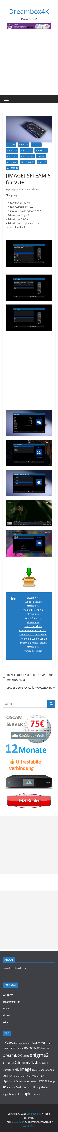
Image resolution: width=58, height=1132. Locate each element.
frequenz (43, 1062)
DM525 (13, 1048)
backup (18, 1043)
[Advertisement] (29, 63)
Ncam (41, 1069)
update (42, 1087)
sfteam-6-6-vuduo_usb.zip (33, 642)
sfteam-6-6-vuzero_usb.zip (33, 634)
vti (13, 1094)
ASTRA (10, 1043)
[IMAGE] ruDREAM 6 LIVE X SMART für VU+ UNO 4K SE (29, 677)
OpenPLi (9, 1081)
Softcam (22, 1087)
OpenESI (31, 1076)
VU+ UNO (41, 156)
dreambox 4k (33, 189)
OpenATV (9, 1076)
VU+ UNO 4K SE (27, 162)
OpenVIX (35, 1082)
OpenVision (23, 1081)
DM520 (6, 1048)
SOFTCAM (8, 994)
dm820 (20, 1048)
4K (5, 1042)
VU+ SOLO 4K (26, 150)
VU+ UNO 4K (12, 162)
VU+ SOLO (36, 144)
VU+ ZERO (42, 162)
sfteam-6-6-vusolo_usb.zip (33, 638)
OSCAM (44, 1081)
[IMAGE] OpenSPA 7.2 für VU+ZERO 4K (28, 687)
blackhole (27, 1043)
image (26, 1069)
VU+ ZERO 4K (12, 168)
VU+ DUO (11, 144)
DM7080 (46, 1048)
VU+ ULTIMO (12, 156)
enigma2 (39, 1055)
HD (17, 1069)
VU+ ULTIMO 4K (27, 156)
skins (12, 1087)
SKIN (6, 1087)
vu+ (18, 1093)
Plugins (7, 1008)
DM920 (38, 1048)
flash (34, 1062)
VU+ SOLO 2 (12, 150)
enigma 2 (10, 1062)
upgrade (7, 1094)
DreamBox (12, 1055)
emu (25, 1055)
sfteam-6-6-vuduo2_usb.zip (33, 630)
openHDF (39, 1076)
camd (41, 1043)
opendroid (21, 1076)
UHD (33, 1087)
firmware (23, 1062)
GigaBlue (8, 1070)
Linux (34, 1070)
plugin (52, 1081)
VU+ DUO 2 (23, 144)
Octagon (49, 1069)
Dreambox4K (29, 11)
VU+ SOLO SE (41, 150)
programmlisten (11, 1001)
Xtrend (37, 1094)
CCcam (49, 1043)
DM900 (28, 1048)
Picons (6, 1015)
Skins (5, 1022)
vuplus (27, 1093)
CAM (34, 1043)
